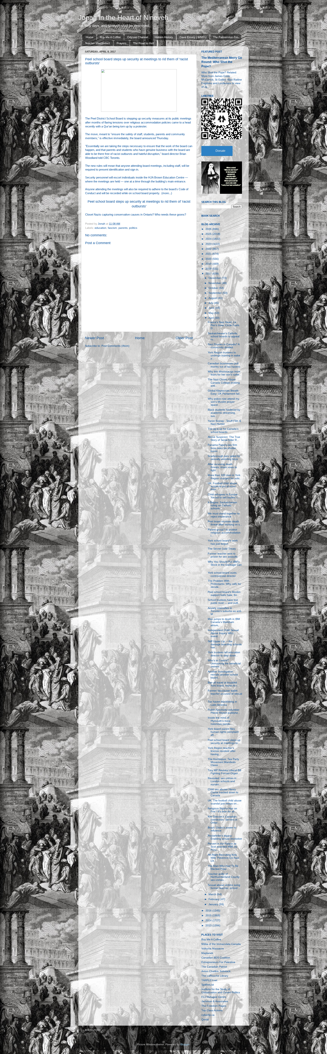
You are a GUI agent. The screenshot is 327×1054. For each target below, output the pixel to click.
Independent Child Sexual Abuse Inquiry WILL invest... (223, 633)
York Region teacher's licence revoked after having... (222, 751)
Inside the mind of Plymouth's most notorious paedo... (220, 720)
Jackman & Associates (214, 1001)
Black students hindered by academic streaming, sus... (224, 412)
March (213, 894)
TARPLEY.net (209, 980)
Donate (220, 150)
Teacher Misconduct (97, 43)
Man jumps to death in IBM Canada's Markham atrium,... (224, 622)
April (212, 317)
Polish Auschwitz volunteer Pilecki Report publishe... (224, 711)
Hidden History (164, 37)
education (100, 227)
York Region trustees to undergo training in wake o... (224, 355)
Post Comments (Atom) (115, 345)
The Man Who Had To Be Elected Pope (223, 867)
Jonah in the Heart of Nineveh (123, 17)
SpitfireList (207, 984)
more (165, 193)
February (214, 899)
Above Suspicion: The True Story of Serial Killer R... (224, 438)
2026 (209, 229)
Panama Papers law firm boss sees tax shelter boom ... (222, 448)
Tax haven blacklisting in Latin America (222, 703)
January (214, 904)
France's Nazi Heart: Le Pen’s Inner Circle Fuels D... (223, 325)
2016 (209, 910)
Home (89, 37)
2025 (209, 234)
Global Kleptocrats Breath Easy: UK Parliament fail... (225, 392)
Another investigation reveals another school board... (223, 674)
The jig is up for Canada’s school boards (223, 430)
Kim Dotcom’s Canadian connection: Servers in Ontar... (222, 819)
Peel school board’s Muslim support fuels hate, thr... (224, 593)
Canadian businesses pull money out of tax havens (224, 365)
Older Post (184, 338)
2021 (209, 253)
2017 (209, 273)
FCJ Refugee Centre (213, 997)
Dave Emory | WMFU (193, 37)
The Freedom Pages (213, 1005)
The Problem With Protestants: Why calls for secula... (224, 583)
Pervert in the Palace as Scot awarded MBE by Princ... (222, 846)
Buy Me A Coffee (110, 37)
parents (123, 227)
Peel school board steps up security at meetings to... (224, 742)
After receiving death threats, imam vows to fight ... (222, 467)
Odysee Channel (137, 37)
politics (133, 227)
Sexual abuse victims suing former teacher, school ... (224, 887)
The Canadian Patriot (214, 966)
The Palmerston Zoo (225, 37)
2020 (209, 258)
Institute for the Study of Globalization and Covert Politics (220, 991)
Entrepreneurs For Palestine (218, 962)
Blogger (184, 1044)
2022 (209, 248)
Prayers (121, 43)
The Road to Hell (143, 43)
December (215, 278)
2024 (209, 238)
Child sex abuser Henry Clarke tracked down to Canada (223, 792)
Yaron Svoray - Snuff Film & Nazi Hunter (224, 422)
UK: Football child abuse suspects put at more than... (222, 486)
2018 (209, 268)
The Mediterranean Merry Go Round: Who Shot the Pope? (221, 62)
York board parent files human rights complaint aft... (223, 731)
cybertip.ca (207, 1015)
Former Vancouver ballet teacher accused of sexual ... (225, 693)
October (214, 288)
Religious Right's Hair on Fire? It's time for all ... (222, 810)
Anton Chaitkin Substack (215, 971)
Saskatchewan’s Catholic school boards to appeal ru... (223, 336)
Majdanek (207, 953)
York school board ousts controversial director (222, 574)
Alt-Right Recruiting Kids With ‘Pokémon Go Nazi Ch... (223, 857)
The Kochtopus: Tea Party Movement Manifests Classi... (223, 762)
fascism (112, 227)
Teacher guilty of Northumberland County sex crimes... (223, 877)
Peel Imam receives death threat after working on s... (225, 523)
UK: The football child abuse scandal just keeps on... (224, 802)
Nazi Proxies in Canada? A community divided (223, 346)
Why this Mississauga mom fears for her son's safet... (224, 373)
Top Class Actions (212, 1010)
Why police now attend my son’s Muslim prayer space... (223, 401)
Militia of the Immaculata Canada (221, 944)
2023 (209, 244)
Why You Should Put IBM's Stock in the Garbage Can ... (225, 564)
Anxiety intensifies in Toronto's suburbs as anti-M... (225, 611)
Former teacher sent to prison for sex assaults (222, 555)
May (211, 313)
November (215, 283)
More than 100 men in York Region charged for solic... (225, 477)
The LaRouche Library (214, 975)
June (212, 307)
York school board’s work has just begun (223, 542)
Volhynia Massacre (212, 948)
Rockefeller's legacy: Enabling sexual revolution (225, 837)
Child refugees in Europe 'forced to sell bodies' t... (224, 496)
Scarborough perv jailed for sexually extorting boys (224, 458)
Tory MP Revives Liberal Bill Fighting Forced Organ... (224, 772)
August (213, 298)
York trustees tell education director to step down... (224, 654)
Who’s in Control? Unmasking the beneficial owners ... (224, 663)
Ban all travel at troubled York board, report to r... (223, 684)
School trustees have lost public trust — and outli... (224, 601)
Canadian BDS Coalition (215, 957)
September (216, 293)
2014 (209, 920)
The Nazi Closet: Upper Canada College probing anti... (224, 382)
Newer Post (94, 338)
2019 (209, 263)
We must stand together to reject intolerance (224, 515)
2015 (209, 915)
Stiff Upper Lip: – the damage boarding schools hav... (225, 644)
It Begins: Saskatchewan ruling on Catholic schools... (222, 505)
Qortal (205, 1019)
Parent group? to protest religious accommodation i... (224, 532)
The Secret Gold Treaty (222, 548)
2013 (209, 925)
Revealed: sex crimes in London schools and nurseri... (222, 781)
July (211, 303)
